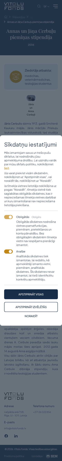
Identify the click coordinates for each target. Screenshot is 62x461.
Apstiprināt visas (31, 294)
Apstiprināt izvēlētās (31, 307)
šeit (6, 168)
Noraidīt (31, 316)
